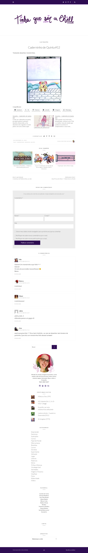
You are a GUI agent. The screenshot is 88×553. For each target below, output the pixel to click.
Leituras (33, 458)
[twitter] (44, 136)
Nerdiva (44, 504)
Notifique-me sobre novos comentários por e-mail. (32, 235)
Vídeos (33, 480)
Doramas (34, 450)
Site (15, 223)
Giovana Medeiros (44, 495)
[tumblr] (51, 136)
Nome (16, 216)
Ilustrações (44, 42)
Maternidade (35, 478)
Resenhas (34, 445)
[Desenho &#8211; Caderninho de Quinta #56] (65, 121)
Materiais (34, 461)
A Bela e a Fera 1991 (44, 396)
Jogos (33, 456)
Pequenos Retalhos (44, 506)
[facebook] (46, 136)
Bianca (21, 281)
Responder (18, 274)
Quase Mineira (44, 508)
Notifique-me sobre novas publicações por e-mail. (31, 238)
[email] (54, 136)
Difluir (73, 550)
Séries (33, 463)
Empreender (35, 432)
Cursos (33, 439)
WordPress (68, 550)
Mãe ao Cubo (44, 501)
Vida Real (34, 474)
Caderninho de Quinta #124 (41, 127)
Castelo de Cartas (44, 493)
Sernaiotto (44, 512)
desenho (27, 142)
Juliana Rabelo (44, 499)
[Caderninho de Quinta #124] (43, 121)
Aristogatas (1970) (44, 419)
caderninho (20, 142)
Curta (44, 523)
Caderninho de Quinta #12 (44, 47)
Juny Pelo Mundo (44, 497)
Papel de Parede (36, 441)
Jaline (21, 311)
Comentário (18, 198)
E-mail (47, 216)
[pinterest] (49, 136)
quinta (33, 142)
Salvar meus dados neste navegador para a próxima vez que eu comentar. (38, 231)
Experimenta (35, 452)
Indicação (34, 454)
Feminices (34, 434)
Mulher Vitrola (44, 503)
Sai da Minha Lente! (44, 510)
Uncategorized (36, 467)
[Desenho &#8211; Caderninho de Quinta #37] (23, 121)
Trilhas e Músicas (36, 465)
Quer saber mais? (44, 382)
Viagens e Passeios (37, 472)
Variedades (34, 469)
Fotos (33, 476)
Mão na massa (35, 443)
